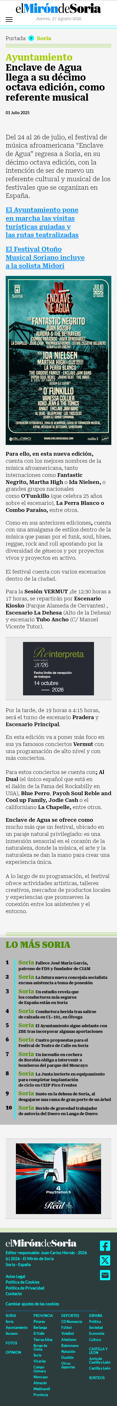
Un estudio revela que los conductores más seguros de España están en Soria (48, 997)
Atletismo (68, 1340)
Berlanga (40, 1327)
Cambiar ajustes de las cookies (32, 1303)
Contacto (14, 1293)
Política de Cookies (22, 1282)
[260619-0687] (58, 668)
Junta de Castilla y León (99, 1360)
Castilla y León (98, 1351)
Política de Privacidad (25, 1288)
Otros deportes (68, 1365)
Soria (44, 38)
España (96, 1316)
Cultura (95, 1340)
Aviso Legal (15, 1276)
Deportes (70, 1316)
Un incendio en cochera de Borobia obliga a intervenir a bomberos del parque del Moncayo (53, 1060)
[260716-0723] (58, 1178)
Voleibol (67, 1333)
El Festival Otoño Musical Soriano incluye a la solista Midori (45, 257)
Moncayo (41, 1377)
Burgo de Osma (40, 1347)
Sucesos (12, 1333)
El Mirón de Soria (58, 9)
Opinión (13, 1352)
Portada (16, 38)
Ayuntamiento (39, 57)
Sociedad (96, 1327)
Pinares (39, 1322)
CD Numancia (71, 1322)
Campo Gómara (40, 1369)
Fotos (11, 1343)
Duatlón (67, 1357)
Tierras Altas (43, 1340)
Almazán (40, 1383)
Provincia (43, 1316)
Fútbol (66, 1327)
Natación (68, 1351)
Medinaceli (42, 1389)
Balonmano (70, 1346)
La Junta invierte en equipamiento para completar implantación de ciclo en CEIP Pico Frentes (61, 1079)
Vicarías (40, 1361)
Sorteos (97, 1378)
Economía (96, 1333)
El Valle (39, 1333)
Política (95, 1322)
